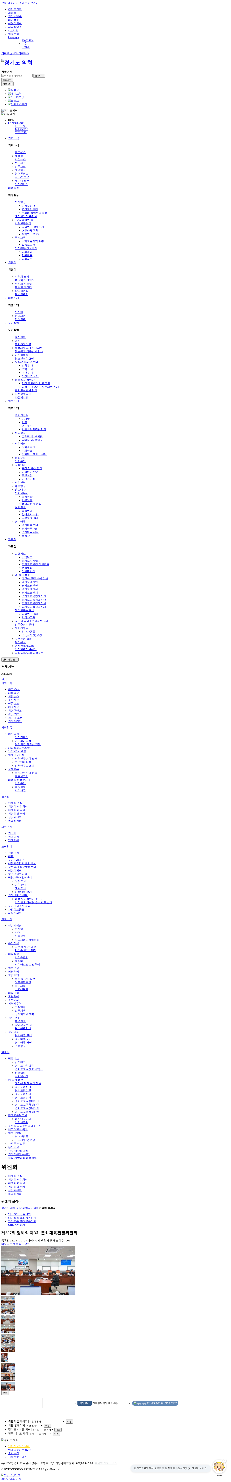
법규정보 (20, 553)
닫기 (4, 679)
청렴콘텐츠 (21, 173)
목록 (5, 1393)
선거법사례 (28, 571)
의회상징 (20, 443)
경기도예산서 (30, 589)
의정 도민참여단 (24, 379)
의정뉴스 (20, 159)
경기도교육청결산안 (34, 599)
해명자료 (20, 170)
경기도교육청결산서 (34, 606)
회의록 (12, 12)
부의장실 (20, 432)
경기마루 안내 (30, 525)
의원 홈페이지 (16, 1425)
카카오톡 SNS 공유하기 (22, 1221)
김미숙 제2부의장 (32, 440)
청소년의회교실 (24, 358)
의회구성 (20, 457)
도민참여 (13, 322)
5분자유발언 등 (24, 219)
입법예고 (27, 557)
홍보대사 (20, 489)
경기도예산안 (30, 582)
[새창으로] (15, 93)
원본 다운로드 (21, 1244)
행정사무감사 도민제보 (29, 347)
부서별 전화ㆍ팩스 (106, 1463)
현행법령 (27, 567)
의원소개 (13, 297)
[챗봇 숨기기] (225, 1461)
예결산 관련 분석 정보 (35, 578)
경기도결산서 (30, 592)
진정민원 (20, 337)
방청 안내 (27, 365)
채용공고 (20, 155)
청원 (17, 340)
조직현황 (27, 496)
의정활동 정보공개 (26, 248)
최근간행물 (28, 631)
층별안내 (27, 510)
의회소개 (13, 401)
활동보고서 (28, 244)
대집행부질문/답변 (26, 216)
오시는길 (13, 1453)
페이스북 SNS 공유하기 (22, 1217)
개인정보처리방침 (19, 1446)
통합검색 (6, 71)
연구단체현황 (30, 230)
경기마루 (20, 521)
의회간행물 (21, 628)
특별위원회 (21, 294)
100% (15, 53)
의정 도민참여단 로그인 (36, 383)
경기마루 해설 (30, 532)
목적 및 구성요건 (32, 468)
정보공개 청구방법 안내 (29, 351)
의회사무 (27, 258)
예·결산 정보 (22, 574)
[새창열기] (13, 90)
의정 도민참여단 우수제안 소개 (40, 386)
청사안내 (20, 507)
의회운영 (27, 251)
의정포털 (13, 34)
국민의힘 (27, 475)
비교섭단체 (28, 479)
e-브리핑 (13, 30)
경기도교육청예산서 (34, 603)
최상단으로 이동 (11, 1478)
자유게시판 (21, 397)
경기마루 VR (29, 528)
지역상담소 (15, 26)
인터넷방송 (15, 16)
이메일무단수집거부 (20, 1449)
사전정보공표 (23, 393)
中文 (24, 43)
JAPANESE (21, 129)
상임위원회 (21, 290)
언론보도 (20, 166)
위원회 (12, 262)
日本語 (26, 47)
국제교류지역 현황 (33, 241)
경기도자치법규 (31, 560)
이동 (69, 1421)
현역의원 (20, 315)
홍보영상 (20, 486)
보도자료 (20, 163)
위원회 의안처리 (24, 280)
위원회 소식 (22, 276)
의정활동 (13, 187)
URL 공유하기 (16, 1224)
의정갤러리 (21, 184)
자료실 (12, 539)
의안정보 (13, 19)
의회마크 (27, 450)
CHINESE (21, 132)
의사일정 (20, 202)
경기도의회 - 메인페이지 (16, 1207)
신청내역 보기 (30, 376)
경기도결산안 (30, 585)
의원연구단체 (23, 223)
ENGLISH (27, 40)
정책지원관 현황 (31, 503)
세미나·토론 (22, 180)
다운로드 (6, 1244)
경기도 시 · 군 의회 (19, 1429)
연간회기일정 (30, 209)
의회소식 (13, 138)
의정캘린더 (28, 205)
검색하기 (39, 75)
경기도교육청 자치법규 (35, 564)
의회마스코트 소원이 (34, 454)
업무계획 (27, 500)
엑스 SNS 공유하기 (19, 1214)
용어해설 (20, 642)
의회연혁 (20, 482)
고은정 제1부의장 (32, 436)
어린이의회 (15, 23)
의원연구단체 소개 (33, 227)
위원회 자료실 (23, 283)
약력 (24, 422)
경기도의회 (15, 9)
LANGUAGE (16, 123)
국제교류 (20, 237)
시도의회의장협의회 (34, 429)
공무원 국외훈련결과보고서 (31, 621)
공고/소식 (20, 152)
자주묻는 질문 (23, 638)
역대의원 (20, 319)
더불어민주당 (30, 471)
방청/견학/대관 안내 (27, 362)
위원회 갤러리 (23, 287)
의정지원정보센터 (26, 649)
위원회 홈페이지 (18, 1421)
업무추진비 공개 (24, 624)
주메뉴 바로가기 (29, 3)
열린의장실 (21, 415)
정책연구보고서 (31, 234)
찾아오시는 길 (30, 514)
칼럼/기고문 (22, 177)
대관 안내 (27, 372)
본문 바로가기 (9, 3)
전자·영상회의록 (25, 645)
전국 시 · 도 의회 (18, 1433)
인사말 (26, 418)
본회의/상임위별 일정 (34, 212)
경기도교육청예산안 (34, 596)
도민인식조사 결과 (26, 390)
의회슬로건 (28, 447)
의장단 (19, 312)
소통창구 (27, 535)
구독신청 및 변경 (32, 635)
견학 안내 (27, 369)
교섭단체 (20, 464)
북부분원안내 (30, 518)
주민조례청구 (23, 344)
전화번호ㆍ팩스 (17, 1456)
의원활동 (27, 255)
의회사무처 (21, 493)
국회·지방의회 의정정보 (29, 652)
